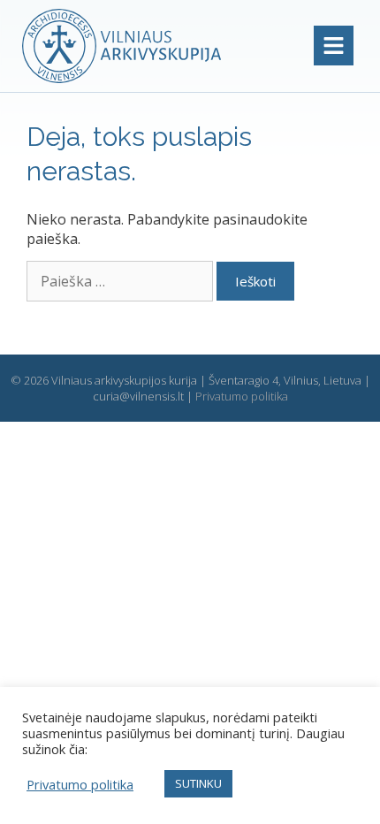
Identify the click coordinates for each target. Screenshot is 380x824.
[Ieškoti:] (122, 281)
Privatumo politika (241, 396)
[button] (333, 45)
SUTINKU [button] (198, 783)
